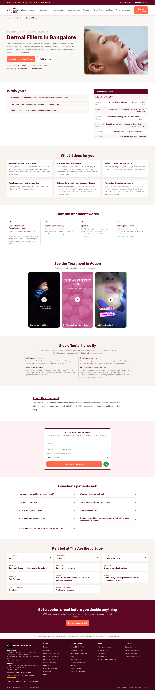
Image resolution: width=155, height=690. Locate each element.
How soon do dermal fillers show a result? (47, 494)
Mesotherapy (102, 656)
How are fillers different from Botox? (108, 502)
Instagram (10, 681)
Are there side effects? (108, 510)
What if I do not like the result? (47, 518)
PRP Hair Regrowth (105, 647)
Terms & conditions (134, 687)
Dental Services (73, 10)
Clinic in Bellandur (131, 653)
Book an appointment (51, 653)
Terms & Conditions (112, 636)
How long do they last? (47, 502)
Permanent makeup (77, 671)
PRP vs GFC (102, 653)
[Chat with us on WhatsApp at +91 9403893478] (106, 464)
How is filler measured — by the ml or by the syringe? (47, 528)
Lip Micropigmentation (78, 653)
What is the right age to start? (47, 510)
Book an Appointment (141, 10)
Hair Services (58, 10)
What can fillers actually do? (108, 494)
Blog (118, 10)
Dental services (130, 647)
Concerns (87, 10)
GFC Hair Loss (103, 650)
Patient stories (48, 659)
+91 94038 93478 (126, 2)
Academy (109, 10)
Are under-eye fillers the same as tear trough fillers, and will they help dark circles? (108, 519)
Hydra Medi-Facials (77, 647)
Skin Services (44, 10)
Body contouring (76, 668)
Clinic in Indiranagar (132, 650)
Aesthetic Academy (132, 656)
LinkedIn (35, 681)
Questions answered (50, 662)
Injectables (74, 665)
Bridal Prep (98, 10)
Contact (145, 687)
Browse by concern (50, 656)
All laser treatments (77, 662)
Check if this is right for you (21, 59)
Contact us (47, 671)
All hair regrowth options (107, 659)
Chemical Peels (76, 650)
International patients (50, 668)
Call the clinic (45, 59)
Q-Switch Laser (76, 659)
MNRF (72, 656)
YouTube (19, 681)
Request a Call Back (74, 464)
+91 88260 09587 (141, 2)
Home (24, 10)
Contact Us (126, 10)
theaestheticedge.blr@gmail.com (19, 672)
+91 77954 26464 (13, 660)
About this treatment (46, 398)
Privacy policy (121, 687)
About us (32, 10)
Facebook (27, 681)
